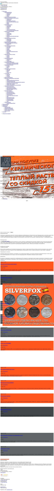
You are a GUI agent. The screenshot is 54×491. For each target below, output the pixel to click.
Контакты (4, 111)
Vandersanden (9, 34)
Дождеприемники (10, 91)
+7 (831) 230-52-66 (3, 5)
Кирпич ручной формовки (9, 31)
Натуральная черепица (5, 396)
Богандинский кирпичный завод (13, 21)
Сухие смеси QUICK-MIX (5, 330)
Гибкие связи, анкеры (11, 84)
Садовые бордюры (10, 100)
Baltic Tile (8, 69)
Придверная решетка (10, 98)
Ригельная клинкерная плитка (12, 51)
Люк (7, 96)
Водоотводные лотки (10, 92)
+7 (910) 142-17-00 (3, 480)
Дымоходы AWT (10, 89)
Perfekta (8, 75)
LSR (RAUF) (9, 59)
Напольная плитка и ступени (10, 54)
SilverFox (8, 53)
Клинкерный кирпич (8, 24)
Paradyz (8, 44)
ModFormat (9, 19)
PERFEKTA (9, 39)
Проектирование (6, 104)
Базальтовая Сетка (5, 409)
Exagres (8, 48)
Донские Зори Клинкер (11, 29)
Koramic (8, 66)
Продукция (5, 11)
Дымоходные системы (11, 86)
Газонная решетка (10, 99)
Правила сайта (7, 110)
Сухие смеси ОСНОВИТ (5, 343)
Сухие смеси (7, 73)
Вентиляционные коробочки (12, 88)
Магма (8, 16)
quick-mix (8, 74)
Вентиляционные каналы (11, 87)
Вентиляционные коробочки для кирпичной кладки (11, 435)
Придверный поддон (10, 97)
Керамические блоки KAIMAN (7, 382)
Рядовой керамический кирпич (10, 41)
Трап (7, 101)
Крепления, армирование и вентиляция (12, 78)
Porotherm (8, 14)
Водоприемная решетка (11, 93)
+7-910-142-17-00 (3, 8)
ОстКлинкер (9, 33)
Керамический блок (8, 12)
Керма (8, 22)
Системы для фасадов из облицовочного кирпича (16, 82)
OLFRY (8, 27)
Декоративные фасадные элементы (11, 42)
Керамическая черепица (9, 64)
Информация (5, 106)
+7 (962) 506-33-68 (3, 482)
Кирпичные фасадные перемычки (13, 80)
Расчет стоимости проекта (9, 109)
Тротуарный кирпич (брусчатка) (7, 369)
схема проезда (2, 472)
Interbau (8, 49)
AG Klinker (9, 25)
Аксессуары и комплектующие (12, 95)
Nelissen (8, 35)
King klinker (9, 50)
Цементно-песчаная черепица (10, 68)
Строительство (5, 105)
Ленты (8, 79)
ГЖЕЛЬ (8, 15)
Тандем (8, 28)
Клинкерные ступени (4, 448)
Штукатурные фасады (9, 77)
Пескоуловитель (9, 94)
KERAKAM (9, 13)
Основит (8, 76)
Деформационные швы (11, 81)
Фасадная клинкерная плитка (10, 45)
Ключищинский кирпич (11, 20)
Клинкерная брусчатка (9, 58)
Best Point (8, 47)
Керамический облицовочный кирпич (8, 264)
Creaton (8, 65)
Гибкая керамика (8, 102)
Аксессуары (9, 72)
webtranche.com (9, 489)
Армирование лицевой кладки (12, 83)
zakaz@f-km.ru (3, 486)
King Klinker (9, 43)
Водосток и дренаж (8, 90)
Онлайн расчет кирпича (4, 246)
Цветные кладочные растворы (10, 38)
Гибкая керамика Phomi (11, 103)
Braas (8, 67)
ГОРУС (8, 37)
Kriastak (8, 70)
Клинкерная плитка (6, 277)
